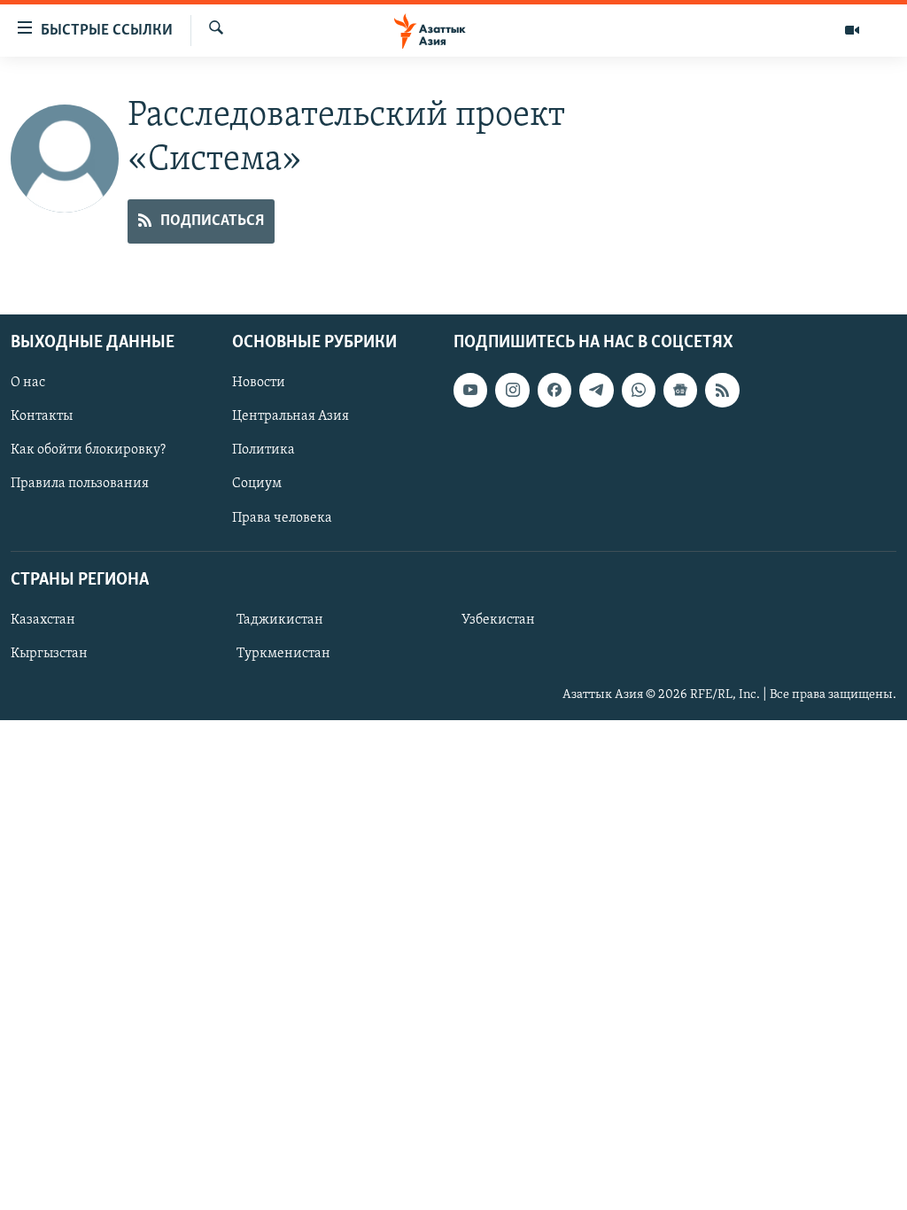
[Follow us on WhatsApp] (638, 390)
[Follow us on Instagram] (512, 390)
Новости (258, 383)
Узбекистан (498, 620)
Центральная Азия (290, 416)
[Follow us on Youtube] (470, 390)
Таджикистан (279, 620)
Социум (257, 484)
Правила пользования (80, 484)
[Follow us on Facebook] (554, 390)
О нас (28, 383)
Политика (263, 450)
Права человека (282, 517)
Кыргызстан (49, 654)
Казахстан (43, 620)
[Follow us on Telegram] (596, 390)
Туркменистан (283, 654)
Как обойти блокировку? (88, 450)
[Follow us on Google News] (680, 390)
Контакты (42, 416)
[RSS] (722, 390)
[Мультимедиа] (852, 30)
